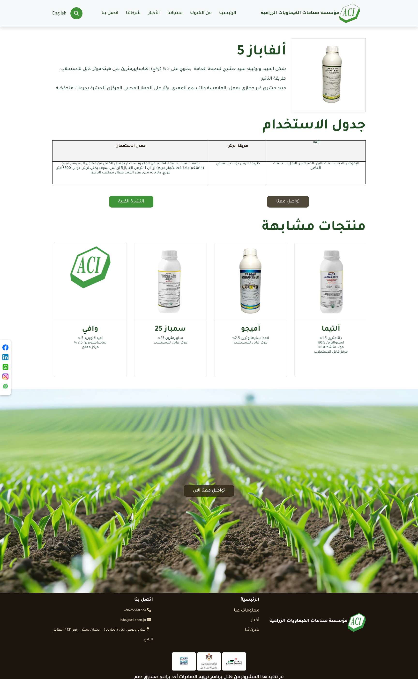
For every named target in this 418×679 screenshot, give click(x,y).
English (59, 13)
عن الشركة (201, 13)
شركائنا (133, 13)
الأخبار (154, 13)
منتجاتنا (175, 13)
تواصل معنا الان (209, 490)
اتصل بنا (110, 13)
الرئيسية (227, 13)
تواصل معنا (288, 201)
